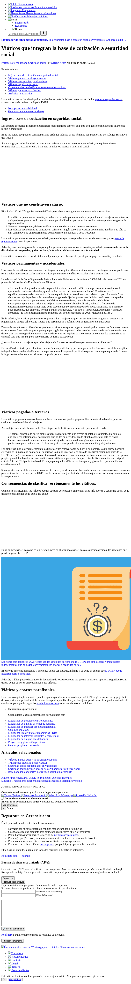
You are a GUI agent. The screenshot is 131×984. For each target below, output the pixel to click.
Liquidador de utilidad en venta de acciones (31, 723)
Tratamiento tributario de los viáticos (27, 762)
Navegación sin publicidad (22, 108)
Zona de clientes (20, 970)
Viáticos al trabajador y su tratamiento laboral (32, 759)
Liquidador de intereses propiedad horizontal (32, 726)
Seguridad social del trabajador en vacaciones (32, 765)
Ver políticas (15, 979)
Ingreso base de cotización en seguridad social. (33, 75)
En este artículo (9, 69)
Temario (15, 966)
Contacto (16, 960)
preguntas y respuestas (66, 834)
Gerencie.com (58, 62)
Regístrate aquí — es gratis (15, 855)
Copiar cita (8, 878)
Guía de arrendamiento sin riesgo (26, 111)
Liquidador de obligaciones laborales (28, 739)
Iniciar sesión (22, 22)
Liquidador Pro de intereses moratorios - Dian (32, 732)
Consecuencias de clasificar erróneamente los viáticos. (37, 87)
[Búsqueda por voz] (43, 33)
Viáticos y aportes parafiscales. (24, 90)
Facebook (40, 795)
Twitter (16, 795)
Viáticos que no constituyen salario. (27, 78)
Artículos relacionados (20, 93)
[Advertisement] (65, 175)
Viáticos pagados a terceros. (23, 84)
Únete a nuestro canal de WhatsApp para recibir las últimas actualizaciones (44, 947)
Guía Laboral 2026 (18, 729)
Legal (14, 963)
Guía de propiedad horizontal (24, 745)
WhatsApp (66, 795)
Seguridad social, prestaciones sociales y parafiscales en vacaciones (44, 768)
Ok (4, 979)
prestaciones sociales (48, 703)
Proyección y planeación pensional (27, 742)
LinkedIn (91, 795)
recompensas (47, 844)
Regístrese (6, 934)
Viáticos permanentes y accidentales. (27, 81)
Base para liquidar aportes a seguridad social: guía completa (40, 771)
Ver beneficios (10, 805)
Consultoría (17, 953)
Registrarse (21, 25)
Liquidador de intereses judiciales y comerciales (33, 735)
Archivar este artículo (13, 882)
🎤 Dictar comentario (13, 928)
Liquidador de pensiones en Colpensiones (30, 720)
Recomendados (19, 956)
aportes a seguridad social (108, 99)
